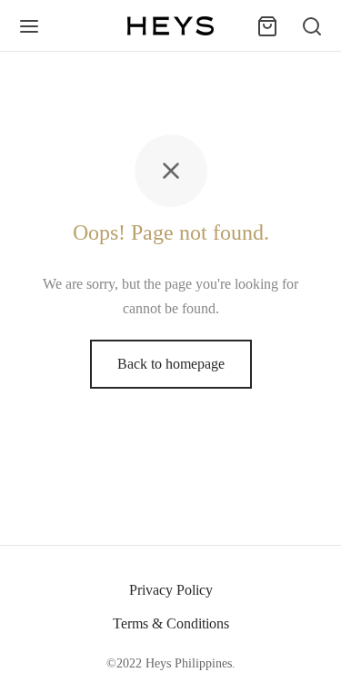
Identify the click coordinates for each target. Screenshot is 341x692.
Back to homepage (171, 363)
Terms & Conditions (171, 623)
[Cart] (267, 26)
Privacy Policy (171, 590)
